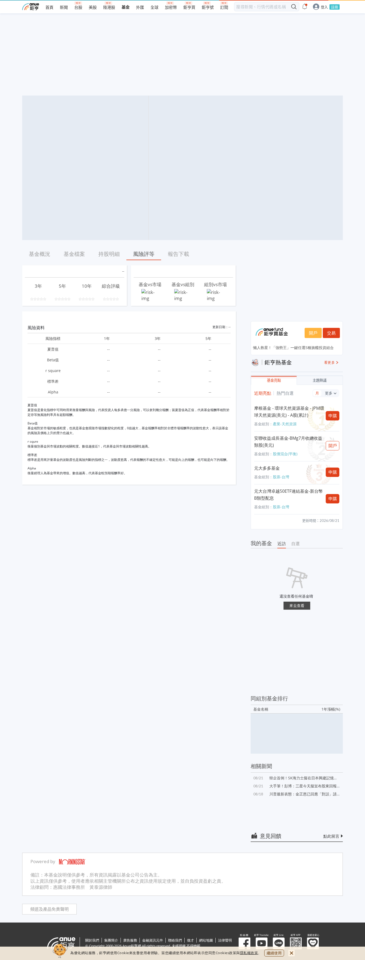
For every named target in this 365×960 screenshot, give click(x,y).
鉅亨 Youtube (261, 943)
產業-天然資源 (285, 423)
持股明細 (109, 253)
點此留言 (331, 836)
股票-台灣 (281, 476)
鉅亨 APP (296, 943)
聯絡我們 (175, 940)
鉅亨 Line (279, 943)
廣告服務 (130, 940)
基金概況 (39, 253)
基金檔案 (74, 253)
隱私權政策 (249, 952)
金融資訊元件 (152, 940)
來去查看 (296, 605)
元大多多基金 (267, 468)
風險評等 (143, 253)
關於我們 (92, 940)
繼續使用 (274, 952)
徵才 (190, 940)
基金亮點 (274, 380)
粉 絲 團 (244, 943)
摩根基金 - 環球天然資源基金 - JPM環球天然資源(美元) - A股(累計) (289, 411)
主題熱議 (320, 380)
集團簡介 (111, 940)
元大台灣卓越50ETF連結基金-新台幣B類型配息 (288, 494)
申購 (332, 416)
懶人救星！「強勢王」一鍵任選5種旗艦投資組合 (293, 347)
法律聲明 (225, 940)
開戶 (313, 333)
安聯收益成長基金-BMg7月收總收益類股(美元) (288, 441)
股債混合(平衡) (285, 453)
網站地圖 (206, 940)
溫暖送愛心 (313, 943)
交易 (331, 333)
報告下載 (178, 253)
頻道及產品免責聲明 (49, 909)
